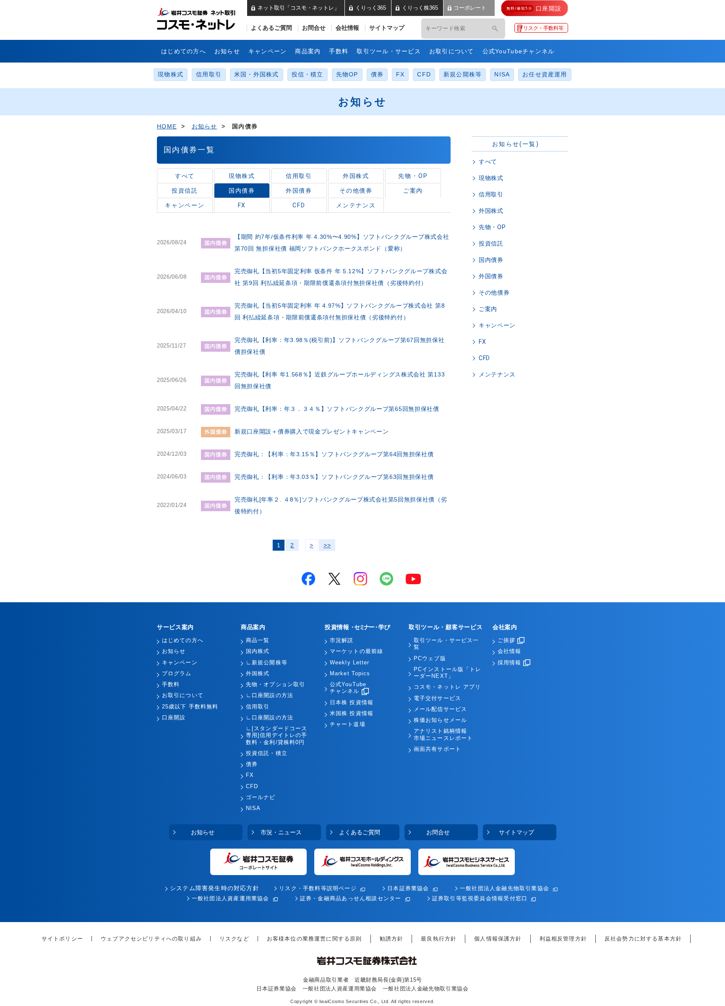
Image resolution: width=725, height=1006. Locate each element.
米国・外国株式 (256, 74)
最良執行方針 (438, 938)
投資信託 (185, 190)
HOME (167, 126)
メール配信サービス (440, 709)
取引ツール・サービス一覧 (446, 644)
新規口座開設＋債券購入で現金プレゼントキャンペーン (312, 431)
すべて (185, 175)
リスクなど (234, 938)
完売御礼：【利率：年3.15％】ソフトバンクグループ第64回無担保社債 (334, 454)
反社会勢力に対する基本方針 (643, 938)
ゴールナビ (261, 797)
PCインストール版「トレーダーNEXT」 (447, 672)
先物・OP (413, 175)
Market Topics (350, 674)
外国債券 (299, 190)
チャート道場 (347, 724)
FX (400, 74)
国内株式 (257, 651)
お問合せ (314, 28)
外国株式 (356, 175)
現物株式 (170, 74)
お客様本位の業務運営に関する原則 (314, 938)
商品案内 (308, 51)
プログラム (177, 674)
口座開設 (173, 718)
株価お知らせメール (440, 720)
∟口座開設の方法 (269, 695)
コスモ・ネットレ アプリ (447, 687)
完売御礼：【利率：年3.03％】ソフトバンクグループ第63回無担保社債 (334, 476)
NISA (502, 74)
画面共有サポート (437, 749)
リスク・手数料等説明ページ (318, 888)
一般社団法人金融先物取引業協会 (504, 888)
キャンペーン (267, 51)
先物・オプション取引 (275, 684)
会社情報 (347, 28)
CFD (424, 74)
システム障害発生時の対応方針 (214, 888)
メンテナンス (356, 205)
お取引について (451, 51)
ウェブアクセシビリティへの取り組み (151, 938)
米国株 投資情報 (351, 713)
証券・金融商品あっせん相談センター (351, 898)
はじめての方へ (183, 51)
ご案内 (413, 190)
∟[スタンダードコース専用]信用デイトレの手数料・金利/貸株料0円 (276, 735)
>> (327, 545)
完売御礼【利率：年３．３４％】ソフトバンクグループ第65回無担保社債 (337, 408)
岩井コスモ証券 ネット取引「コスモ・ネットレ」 (206, 18)
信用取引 (209, 74)
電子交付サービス (437, 698)
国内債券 (242, 190)
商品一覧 (257, 640)
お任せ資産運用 (544, 74)
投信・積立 (307, 74)
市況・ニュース (281, 832)
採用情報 (509, 663)
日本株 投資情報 (351, 703)
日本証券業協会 (408, 888)
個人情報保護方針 (498, 938)
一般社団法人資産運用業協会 (230, 898)
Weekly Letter (350, 663)
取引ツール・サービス (389, 51)
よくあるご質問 (271, 28)
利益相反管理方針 (563, 938)
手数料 (338, 51)
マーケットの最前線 (356, 651)
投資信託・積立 (266, 753)
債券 (377, 74)
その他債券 (356, 190)
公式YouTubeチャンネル (518, 51)
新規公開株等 (462, 74)
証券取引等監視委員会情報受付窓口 (479, 898)
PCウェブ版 (430, 658)
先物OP (347, 74)
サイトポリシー (62, 938)
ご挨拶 (506, 640)
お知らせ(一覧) (515, 144)
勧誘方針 (392, 938)
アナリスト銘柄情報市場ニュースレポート (443, 734)
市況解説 (341, 640)
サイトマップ (386, 28)
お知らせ (227, 51)
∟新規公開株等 (266, 663)
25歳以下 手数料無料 (190, 707)
